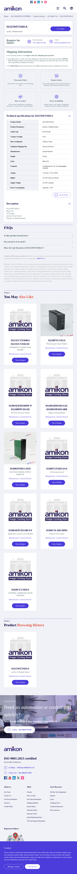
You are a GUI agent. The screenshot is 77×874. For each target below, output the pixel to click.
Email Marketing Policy (34, 817)
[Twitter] (42, 2)
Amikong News (55, 803)
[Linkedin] (38, 2)
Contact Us (7, 796)
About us (7, 803)
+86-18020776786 (24, 773)
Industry (52, 796)
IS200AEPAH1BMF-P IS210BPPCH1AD (20, 407)
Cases (52, 799)
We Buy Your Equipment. (58, 792)
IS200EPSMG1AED (20, 468)
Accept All (32, 867)
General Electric (39, 16)
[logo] (13, 751)
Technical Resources (56, 806)
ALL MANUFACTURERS (21, 16)
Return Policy (31, 806)
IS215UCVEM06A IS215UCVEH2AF (20, 342)
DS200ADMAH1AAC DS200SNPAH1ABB (57, 407)
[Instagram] (45, 2)
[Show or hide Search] (64, 8)
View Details (20, 360)
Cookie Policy (8, 806)
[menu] (58, 8)
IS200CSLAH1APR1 (56, 530)
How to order (31, 796)
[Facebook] (31, 2)
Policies (29, 792)
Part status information (34, 799)
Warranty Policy (32, 810)
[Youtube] (35, 2)
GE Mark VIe (53, 16)
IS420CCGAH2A (20, 589)
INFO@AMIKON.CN (25, 768)
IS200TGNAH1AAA (56, 468)
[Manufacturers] (71, 8)
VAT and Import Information (36, 821)
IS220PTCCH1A (56, 340)
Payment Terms (32, 814)
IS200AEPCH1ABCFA (20, 530)
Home (6, 16)
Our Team (7, 792)
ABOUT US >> (41, 258)
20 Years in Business (10, 799)
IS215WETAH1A (20, 668)
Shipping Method (32, 803)
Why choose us (55, 810)
